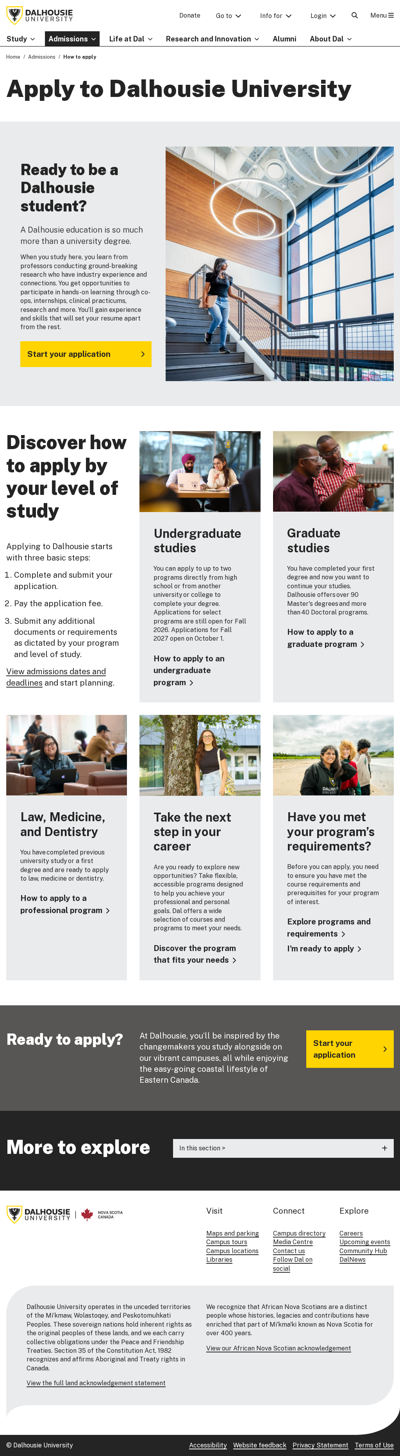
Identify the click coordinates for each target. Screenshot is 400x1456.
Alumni (284, 39)
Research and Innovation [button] (208, 39)
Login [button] (319, 16)
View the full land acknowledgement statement (96, 1383)
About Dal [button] (327, 39)
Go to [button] (224, 16)
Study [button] (17, 39)
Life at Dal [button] (127, 39)
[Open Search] (355, 15)
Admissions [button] (68, 39)
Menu (379, 15)
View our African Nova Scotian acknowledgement (278, 1348)
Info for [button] (271, 16)
